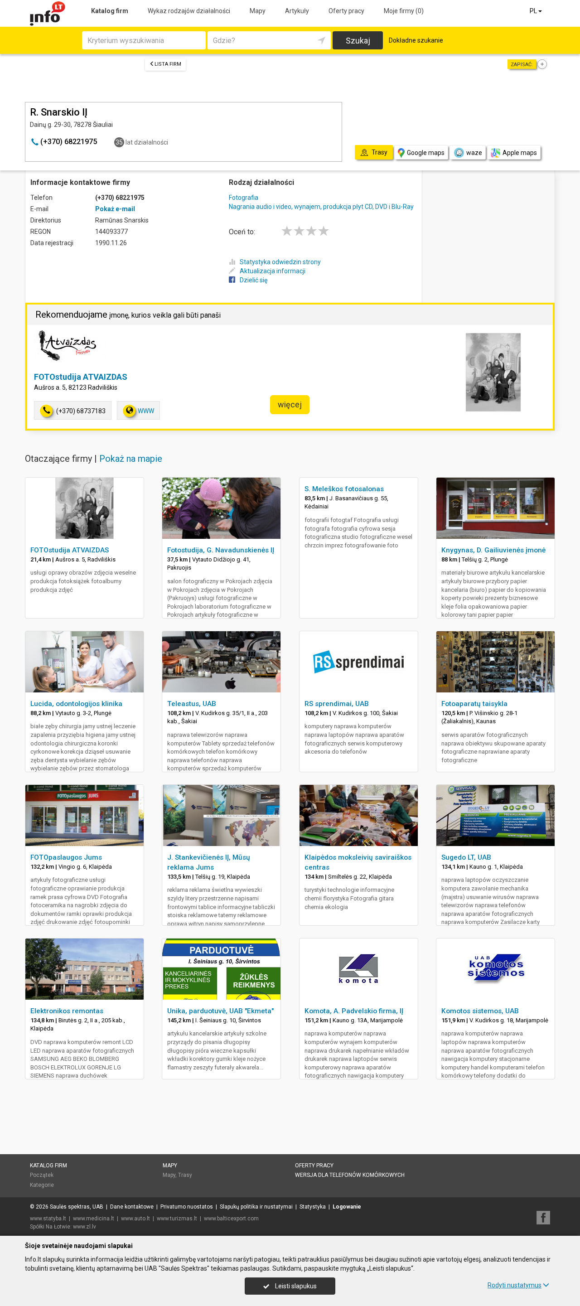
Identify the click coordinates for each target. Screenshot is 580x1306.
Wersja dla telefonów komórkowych (350, 1175)
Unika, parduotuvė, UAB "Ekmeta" (220, 1011)
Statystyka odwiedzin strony (280, 262)
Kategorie (42, 1185)
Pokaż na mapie (130, 458)
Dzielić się (253, 280)
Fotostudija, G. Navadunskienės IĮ (220, 550)
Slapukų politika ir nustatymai (256, 1207)
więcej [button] (290, 404)
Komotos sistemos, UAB (480, 1011)
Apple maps (520, 152)
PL (534, 11)
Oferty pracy (346, 11)
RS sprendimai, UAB (336, 704)
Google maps (426, 152)
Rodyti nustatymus (514, 1285)
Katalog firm (109, 11)
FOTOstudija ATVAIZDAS (80, 377)
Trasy (185, 1175)
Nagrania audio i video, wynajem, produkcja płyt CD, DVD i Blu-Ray (321, 206)
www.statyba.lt (48, 1218)
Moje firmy (404, 11)
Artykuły (297, 11)
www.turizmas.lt (177, 1218)
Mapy (258, 11)
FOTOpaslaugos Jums (66, 857)
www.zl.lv (84, 1227)
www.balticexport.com (231, 1218)
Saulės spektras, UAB (76, 1207)
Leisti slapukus (295, 1286)
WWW (146, 411)
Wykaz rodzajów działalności (189, 11)
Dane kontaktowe (132, 1207)
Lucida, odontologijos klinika (76, 704)
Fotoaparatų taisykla (474, 704)
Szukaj (358, 40)
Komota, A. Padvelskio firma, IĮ (353, 1011)
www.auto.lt (135, 1218)
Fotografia (243, 197)
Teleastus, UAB (191, 704)
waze (474, 152)
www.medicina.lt (93, 1218)
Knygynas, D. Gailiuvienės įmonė (493, 550)
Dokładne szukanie (416, 40)
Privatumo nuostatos (186, 1207)
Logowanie (347, 1207)
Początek (41, 1175)
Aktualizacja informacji (272, 271)
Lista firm (168, 64)
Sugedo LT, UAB (466, 857)
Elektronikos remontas (66, 1011)
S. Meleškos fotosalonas (344, 489)
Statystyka (313, 1207)
